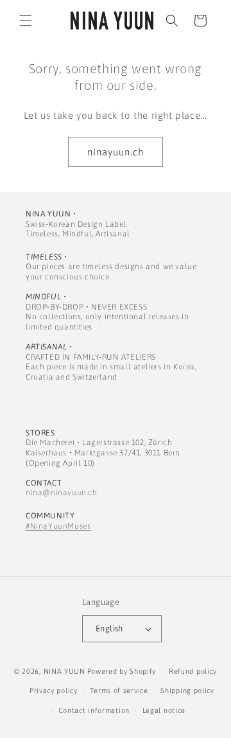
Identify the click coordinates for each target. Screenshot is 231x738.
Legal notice (163, 710)
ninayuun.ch (115, 151)
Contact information (94, 710)
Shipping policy (187, 690)
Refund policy (193, 671)
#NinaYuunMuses (58, 526)
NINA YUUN (64, 670)
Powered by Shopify (122, 670)
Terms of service (119, 690)
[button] (26, 20)
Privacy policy (54, 690)
